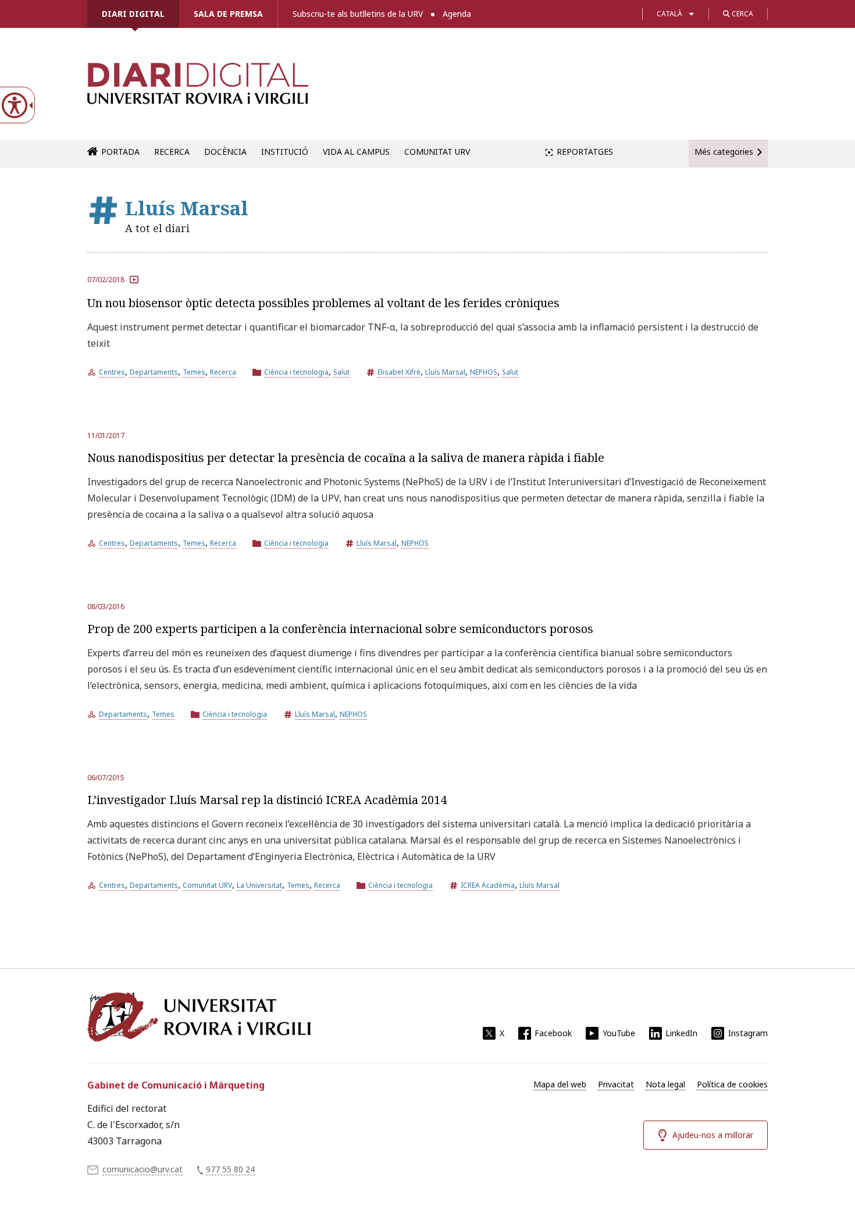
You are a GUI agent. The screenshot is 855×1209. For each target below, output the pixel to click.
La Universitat (259, 885)
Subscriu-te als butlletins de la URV (358, 13)
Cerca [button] (741, 14)
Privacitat (616, 1084)
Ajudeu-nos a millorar (712, 1134)
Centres (112, 372)
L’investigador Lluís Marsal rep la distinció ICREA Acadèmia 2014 (267, 800)
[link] (197, 89)
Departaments (154, 372)
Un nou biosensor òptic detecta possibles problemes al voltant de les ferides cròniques (323, 303)
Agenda (457, 13)
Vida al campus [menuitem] (356, 151)
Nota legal (665, 1084)
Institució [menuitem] (284, 151)
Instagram (748, 1033)
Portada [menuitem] (120, 151)
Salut (341, 372)
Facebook (553, 1033)
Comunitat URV (207, 885)
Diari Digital (133, 13)
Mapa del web (559, 1084)
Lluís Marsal (445, 372)
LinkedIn (681, 1033)
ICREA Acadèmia (488, 885)
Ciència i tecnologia (296, 372)
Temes (194, 372)
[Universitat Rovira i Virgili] (199, 1017)
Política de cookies (732, 1084)
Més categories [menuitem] (723, 151)
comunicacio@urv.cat (142, 1169)
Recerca (223, 372)
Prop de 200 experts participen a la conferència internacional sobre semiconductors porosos (340, 628)
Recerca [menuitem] (172, 151)
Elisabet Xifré (399, 372)
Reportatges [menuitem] (585, 151)
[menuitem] (559, 1084)
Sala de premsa (228, 13)
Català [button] (669, 14)
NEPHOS (483, 372)
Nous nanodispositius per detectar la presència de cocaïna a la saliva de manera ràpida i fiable (345, 457)
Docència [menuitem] (225, 151)
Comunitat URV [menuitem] (437, 151)
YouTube (619, 1033)
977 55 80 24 (230, 1169)
